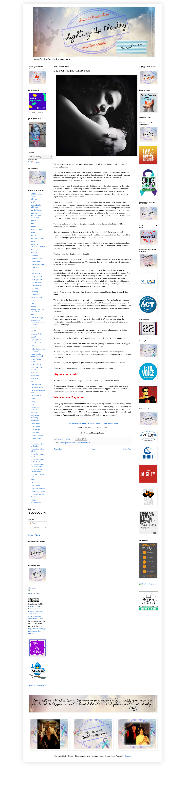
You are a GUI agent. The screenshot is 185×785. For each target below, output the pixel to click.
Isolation (34, 328)
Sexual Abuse (35, 424)
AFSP (33, 202)
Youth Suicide (36, 503)
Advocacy (34, 199)
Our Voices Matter (37, 387)
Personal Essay (36, 395)
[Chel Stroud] (29, 591)
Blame (33, 241)
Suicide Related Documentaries (36, 471)
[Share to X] (81, 439)
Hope (32, 315)
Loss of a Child (36, 343)
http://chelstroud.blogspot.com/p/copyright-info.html (37, 631)
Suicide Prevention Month (81, 443)
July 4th (33, 331)
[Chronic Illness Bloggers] (148, 610)
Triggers (34, 500)
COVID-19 (35, 267)
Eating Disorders (37, 276)
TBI (32, 483)
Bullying (34, 252)
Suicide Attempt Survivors (36, 440)
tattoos (33, 480)
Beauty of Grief (36, 229)
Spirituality (35, 433)
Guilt (32, 303)
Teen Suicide (35, 486)
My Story (34, 381)
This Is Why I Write (38, 492)
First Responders (36, 285)
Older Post (127, 449)
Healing (33, 306)
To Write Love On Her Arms (37, 496)
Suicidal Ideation (37, 436)
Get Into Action (36, 297)
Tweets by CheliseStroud (37, 686)
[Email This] (76, 439)
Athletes (33, 220)
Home (93, 449)
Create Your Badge (34, 593)
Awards (33, 226)
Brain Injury (35, 249)
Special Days (35, 430)
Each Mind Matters (37, 273)
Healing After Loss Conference (37, 311)
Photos (33, 398)
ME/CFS (34, 346)
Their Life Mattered (38, 489)
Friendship (34, 291)
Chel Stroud (31, 588)
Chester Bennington (38, 264)
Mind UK (34, 372)
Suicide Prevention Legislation (37, 445)
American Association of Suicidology (36, 215)
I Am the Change (37, 318)
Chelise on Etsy (36, 258)
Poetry (33, 401)
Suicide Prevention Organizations (37, 460)
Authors (33, 223)
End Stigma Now (65, 443)
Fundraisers (35, 295)
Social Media (35, 427)
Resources (34, 413)
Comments (35, 527)
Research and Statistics (35, 408)
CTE (32, 270)
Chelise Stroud (36, 261)
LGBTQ (33, 337)
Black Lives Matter (37, 238)
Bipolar (33, 235)
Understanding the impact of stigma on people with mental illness (93, 423)
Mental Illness (36, 364)
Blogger (127, 756)
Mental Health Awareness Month (37, 355)
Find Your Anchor (37, 282)
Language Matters (37, 334)
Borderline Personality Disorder (38, 245)
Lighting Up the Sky (38, 340)
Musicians (34, 378)
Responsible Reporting (35, 417)
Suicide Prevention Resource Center (37, 465)
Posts (33, 523)
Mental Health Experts (36, 360)
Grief (32, 300)
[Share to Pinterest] (85, 439)
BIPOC (33, 232)
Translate (36, 162)
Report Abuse (34, 535)
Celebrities (34, 255)
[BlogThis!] (78, 439)
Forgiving (34, 288)
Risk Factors (35, 421)
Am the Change (36, 210)
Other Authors (36, 384)
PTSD (33, 404)
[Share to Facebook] (83, 439)
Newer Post (58, 449)
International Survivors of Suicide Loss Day (38, 323)
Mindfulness (35, 375)
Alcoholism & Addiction (36, 206)
